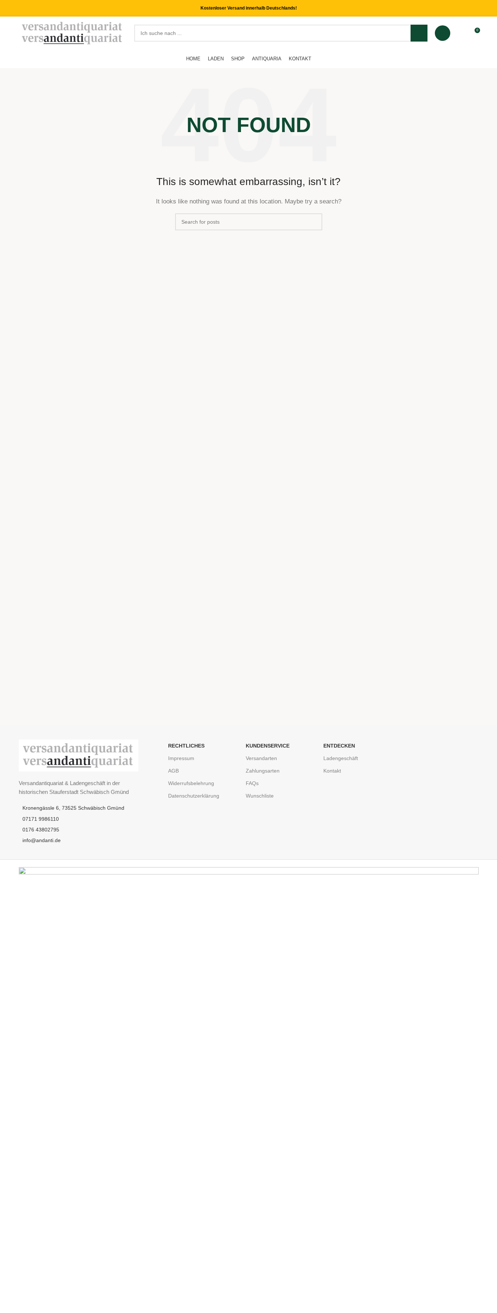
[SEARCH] (419, 33)
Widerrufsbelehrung (191, 783)
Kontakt (332, 771)
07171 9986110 (40, 819)
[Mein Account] (442, 33)
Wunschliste (260, 796)
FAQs (252, 783)
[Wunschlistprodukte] (460, 33)
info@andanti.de (41, 840)
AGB (173, 771)
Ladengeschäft (340, 758)
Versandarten (261, 758)
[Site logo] (72, 32)
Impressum (181, 758)
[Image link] (78, 755)
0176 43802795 (40, 830)
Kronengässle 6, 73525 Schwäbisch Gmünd (73, 808)
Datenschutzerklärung (193, 796)
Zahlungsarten (263, 771)
